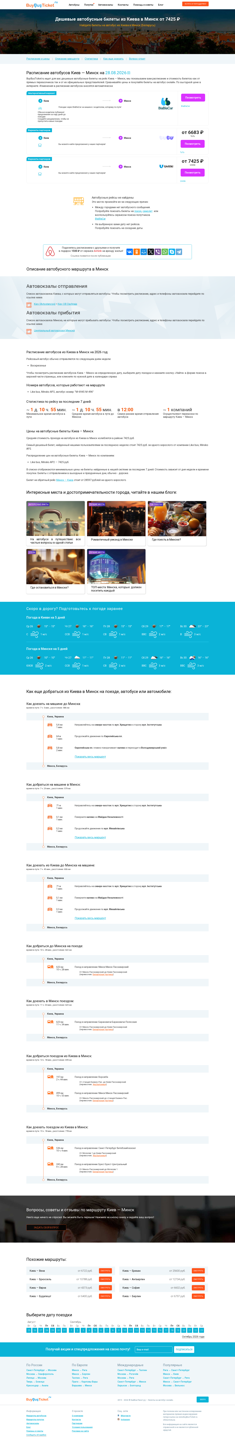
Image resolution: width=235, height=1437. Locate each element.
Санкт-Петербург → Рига (176, 1378)
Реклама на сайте (80, 1431)
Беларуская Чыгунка (103, 974)
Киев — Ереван (131, 1270)
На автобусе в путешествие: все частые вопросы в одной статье (55, 541)
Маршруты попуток (35, 1419)
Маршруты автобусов (36, 1416)
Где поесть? (156, 504)
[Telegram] (179, 252)
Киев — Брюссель (40, 1279)
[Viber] (158, 252)
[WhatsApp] (165, 252)
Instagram (125, 1419)
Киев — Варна (38, 1287)
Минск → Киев (171, 1374)
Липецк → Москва (36, 1378)
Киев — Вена (37, 1270)
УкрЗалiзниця (99, 1084)
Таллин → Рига (80, 1378)
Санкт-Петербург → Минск (132, 1381)
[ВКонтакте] (129, 252)
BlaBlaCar (100, 218)
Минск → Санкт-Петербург (177, 1381)
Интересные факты (38, 504)
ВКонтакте (126, 1416)
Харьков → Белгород (129, 1385)
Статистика (91, 58)
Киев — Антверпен (133, 1279)
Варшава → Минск (82, 1385)
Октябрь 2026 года (193, 1336)
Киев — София (131, 1287)
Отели (32, 552)
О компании (77, 1416)
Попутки (88, 5)
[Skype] (172, 252)
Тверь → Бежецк (35, 1381)
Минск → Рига (79, 1370)
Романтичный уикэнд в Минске (112, 539)
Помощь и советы (143, 5)
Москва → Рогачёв (128, 1374)
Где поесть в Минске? (166, 539)
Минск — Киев (64, 480)
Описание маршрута (67, 58)
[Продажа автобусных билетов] (42, 4)
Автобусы (74, 5)
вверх (203, 1399)
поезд (137, 211)
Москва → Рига (126, 1378)
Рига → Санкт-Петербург (176, 1370)
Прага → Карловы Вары (85, 1381)
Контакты (123, 5)
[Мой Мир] (144, 252)
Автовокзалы (105, 5)
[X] (151, 252)
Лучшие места (97, 504)
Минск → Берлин (81, 1374)
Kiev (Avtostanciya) (44, 304)
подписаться (184, 1349)
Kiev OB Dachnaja (67, 304)
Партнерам (77, 1423)
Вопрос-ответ (137, 58)
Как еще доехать (113, 58)
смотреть (105, 1271)
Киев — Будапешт (40, 1296)
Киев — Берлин (131, 1296)
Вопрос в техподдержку (195, 4)
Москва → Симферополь (40, 1374)
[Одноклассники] (136, 252)
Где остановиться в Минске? (49, 587)
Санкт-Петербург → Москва (41, 1370)
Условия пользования (82, 1427)
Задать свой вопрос (46, 1227)
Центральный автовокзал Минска (54, 330)
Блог (160, 5)
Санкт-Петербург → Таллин (132, 1370)
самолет (148, 211)
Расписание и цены (38, 58)
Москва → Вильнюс (174, 1385)
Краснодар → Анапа (37, 1385)
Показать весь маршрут (90, 756)
